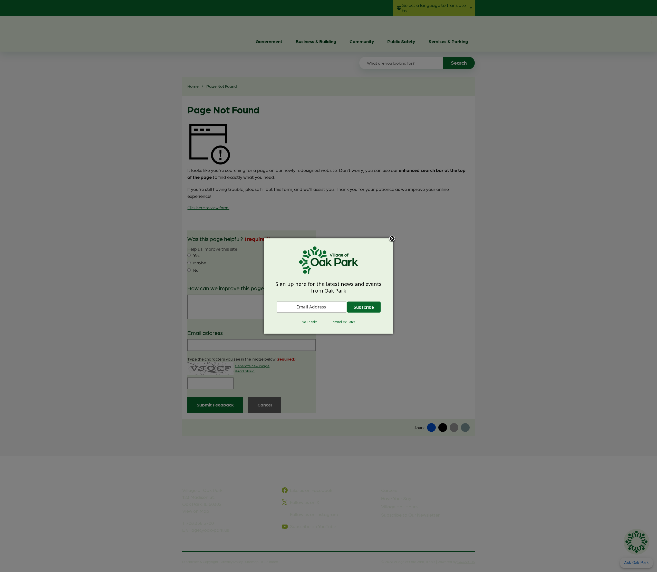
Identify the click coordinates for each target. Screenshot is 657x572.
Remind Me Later (343, 322)
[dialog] (328, 286)
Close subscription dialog (392, 239)
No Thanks (309, 322)
